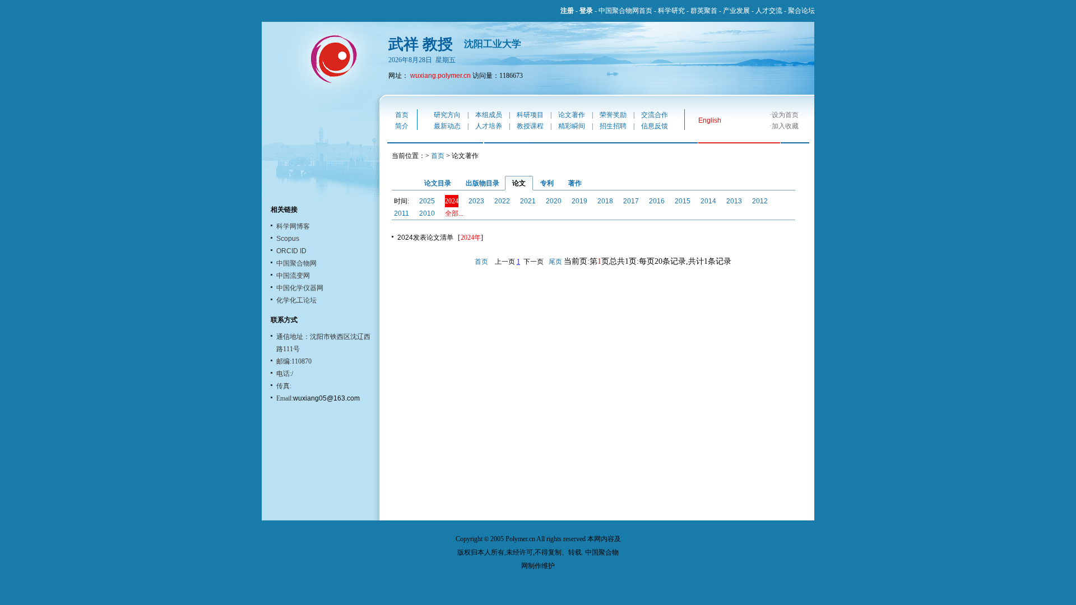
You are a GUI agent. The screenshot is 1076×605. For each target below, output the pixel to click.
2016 (657, 201)
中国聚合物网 (296, 263)
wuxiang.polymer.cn (440, 76)
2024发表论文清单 (425, 237)
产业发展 (736, 11)
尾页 (555, 262)
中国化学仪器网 (299, 288)
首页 (402, 115)
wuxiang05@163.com (326, 398)
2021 (528, 201)
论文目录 (437, 183)
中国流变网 (293, 276)
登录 (586, 11)
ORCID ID (291, 251)
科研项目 (530, 115)
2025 (427, 201)
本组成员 (488, 115)
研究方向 (447, 115)
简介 (402, 126)
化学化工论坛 (296, 300)
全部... (454, 213)
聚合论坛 (801, 11)
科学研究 (671, 11)
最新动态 (447, 126)
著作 (575, 183)
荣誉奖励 (613, 115)
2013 (734, 201)
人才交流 (768, 11)
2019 (579, 201)
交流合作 (654, 115)
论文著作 (571, 115)
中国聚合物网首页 (625, 11)
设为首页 (785, 115)
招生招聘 (613, 126)
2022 (502, 201)
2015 (682, 201)
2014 (708, 201)
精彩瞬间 (571, 126)
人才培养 (488, 126)
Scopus (287, 239)
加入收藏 (785, 126)
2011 (401, 213)
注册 (567, 11)
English (709, 120)
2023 (476, 201)
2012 (760, 201)
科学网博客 (293, 226)
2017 (631, 201)
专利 (547, 183)
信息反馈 (654, 126)
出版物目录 (482, 183)
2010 (427, 213)
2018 (605, 201)
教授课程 (530, 126)
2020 (554, 201)
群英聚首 (703, 11)
